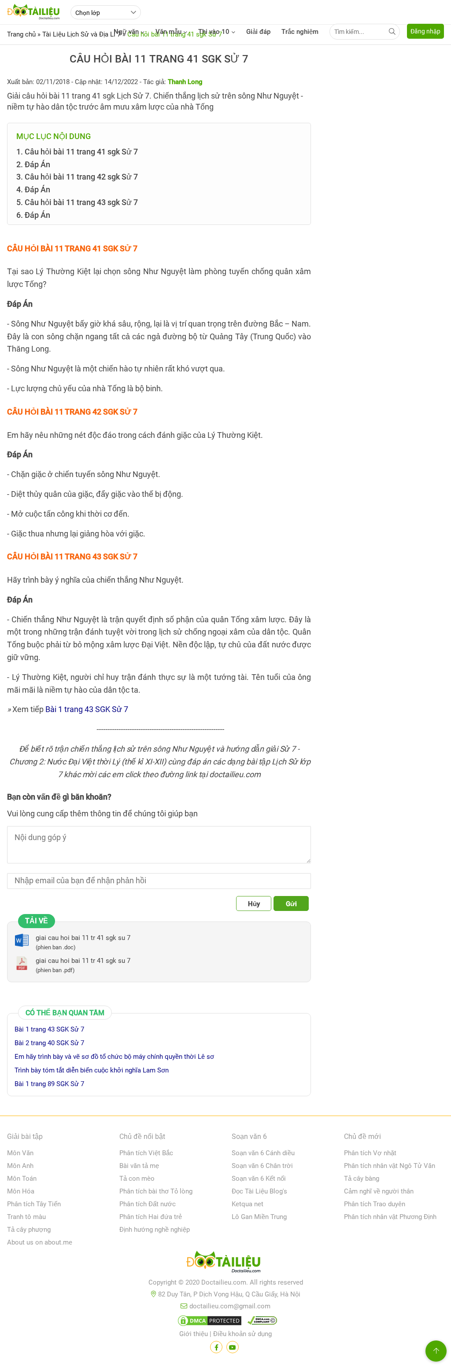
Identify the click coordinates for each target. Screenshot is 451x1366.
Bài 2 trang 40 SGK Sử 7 (49, 1043)
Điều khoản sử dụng (242, 1334)
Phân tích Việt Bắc (146, 1153)
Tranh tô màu (26, 1217)
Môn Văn (20, 1153)
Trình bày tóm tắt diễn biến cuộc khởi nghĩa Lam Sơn (92, 1070)
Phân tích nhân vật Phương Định (390, 1217)
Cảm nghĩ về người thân (379, 1191)
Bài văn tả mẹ (139, 1166)
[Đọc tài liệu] (216, 1347)
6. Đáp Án (33, 215)
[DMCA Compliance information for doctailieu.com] (260, 1322)
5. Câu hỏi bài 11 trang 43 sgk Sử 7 (77, 202)
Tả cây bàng (361, 1178)
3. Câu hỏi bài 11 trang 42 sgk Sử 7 (77, 176)
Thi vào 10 (213, 32)
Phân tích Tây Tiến (34, 1204)
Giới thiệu (193, 1334)
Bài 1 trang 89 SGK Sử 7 (49, 1084)
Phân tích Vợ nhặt (370, 1153)
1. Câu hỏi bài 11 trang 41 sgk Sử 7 (77, 151)
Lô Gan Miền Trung (259, 1217)
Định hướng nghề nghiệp (154, 1230)
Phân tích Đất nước (147, 1204)
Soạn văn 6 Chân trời (262, 1166)
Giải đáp (258, 32)
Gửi (291, 904)
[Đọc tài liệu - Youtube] (232, 1347)
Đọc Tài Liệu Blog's (259, 1191)
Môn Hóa (20, 1191)
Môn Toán (22, 1178)
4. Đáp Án (33, 189)
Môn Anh (20, 1166)
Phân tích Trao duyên (374, 1204)
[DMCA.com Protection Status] (208, 1322)
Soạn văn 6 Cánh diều (263, 1153)
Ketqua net (247, 1204)
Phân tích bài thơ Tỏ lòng (155, 1191)
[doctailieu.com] (225, 1263)
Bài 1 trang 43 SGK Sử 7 (86, 709)
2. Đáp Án (33, 164)
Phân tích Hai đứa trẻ (150, 1217)
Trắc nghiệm (299, 32)
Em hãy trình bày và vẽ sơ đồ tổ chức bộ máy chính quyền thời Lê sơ (114, 1057)
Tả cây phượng (29, 1230)
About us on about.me (39, 1242)
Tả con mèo (137, 1178)
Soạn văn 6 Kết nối (259, 1178)
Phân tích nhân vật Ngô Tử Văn (389, 1166)
